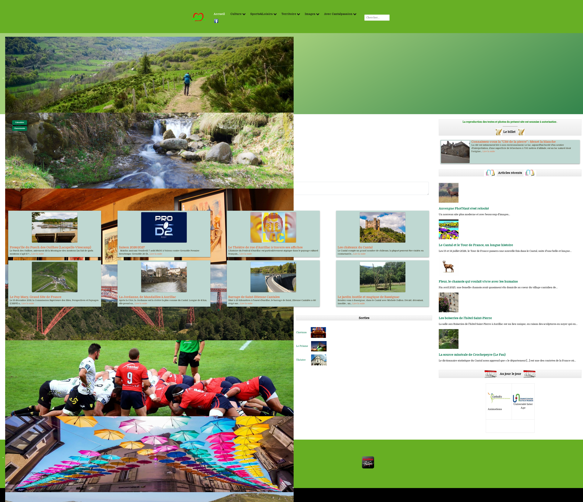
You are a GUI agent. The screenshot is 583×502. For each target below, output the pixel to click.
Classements (19, 128)
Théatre (303, 360)
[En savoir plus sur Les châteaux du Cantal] (382, 227)
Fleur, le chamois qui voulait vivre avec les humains (478, 281)
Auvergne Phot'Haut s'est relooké (464, 208)
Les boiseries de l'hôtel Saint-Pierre (465, 318)
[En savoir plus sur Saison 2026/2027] (164, 227)
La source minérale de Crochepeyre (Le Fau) (472, 354)
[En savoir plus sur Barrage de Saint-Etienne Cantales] (273, 277)
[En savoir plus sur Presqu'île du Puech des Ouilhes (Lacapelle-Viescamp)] (54, 227)
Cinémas (303, 332)
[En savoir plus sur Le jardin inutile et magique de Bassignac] (382, 277)
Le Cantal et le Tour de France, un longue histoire (476, 245)
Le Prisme (303, 346)
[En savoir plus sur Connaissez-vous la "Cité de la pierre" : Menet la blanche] (455, 152)
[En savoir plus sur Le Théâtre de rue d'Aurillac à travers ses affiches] (273, 227)
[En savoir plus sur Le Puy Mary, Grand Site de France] (54, 277)
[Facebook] (216, 20)
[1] (218, 310)
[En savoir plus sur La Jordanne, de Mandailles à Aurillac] (164, 277)
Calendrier (19, 122)
